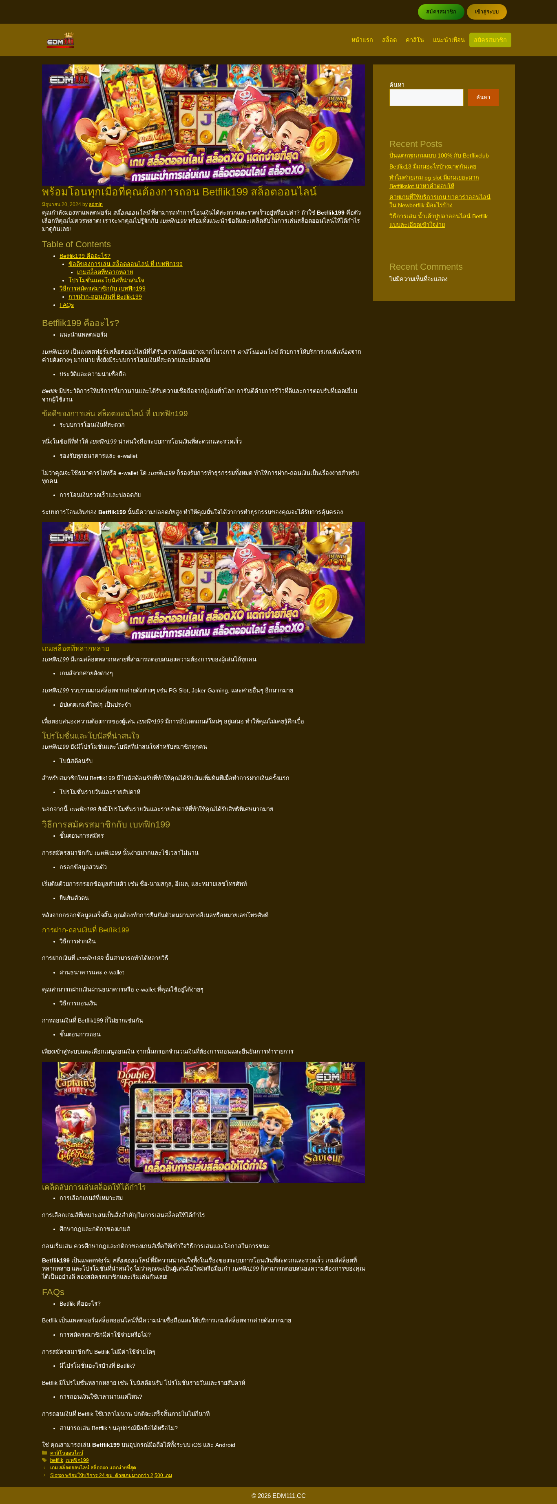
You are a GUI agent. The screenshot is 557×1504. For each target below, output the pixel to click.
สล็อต (389, 40)
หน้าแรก (362, 40)
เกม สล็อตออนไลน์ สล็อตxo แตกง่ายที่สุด (93, 1468)
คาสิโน (415, 40)
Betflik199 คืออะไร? (85, 256)
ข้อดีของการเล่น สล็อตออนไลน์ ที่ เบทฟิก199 (126, 264)
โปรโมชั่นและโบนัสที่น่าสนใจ (106, 280)
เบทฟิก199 (77, 1460)
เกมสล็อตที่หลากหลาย (105, 272)
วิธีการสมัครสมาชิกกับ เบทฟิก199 (103, 288)
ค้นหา (396, 85)
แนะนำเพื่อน (449, 40)
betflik (56, 1460)
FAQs (67, 305)
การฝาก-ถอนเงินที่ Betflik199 (105, 296)
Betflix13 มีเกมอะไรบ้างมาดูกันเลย (432, 166)
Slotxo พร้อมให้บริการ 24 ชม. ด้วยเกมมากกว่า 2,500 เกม (111, 1475)
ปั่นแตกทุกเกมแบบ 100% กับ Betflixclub (439, 155)
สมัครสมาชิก (441, 12)
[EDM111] (60, 40)
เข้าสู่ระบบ (487, 12)
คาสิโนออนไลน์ (66, 1453)
